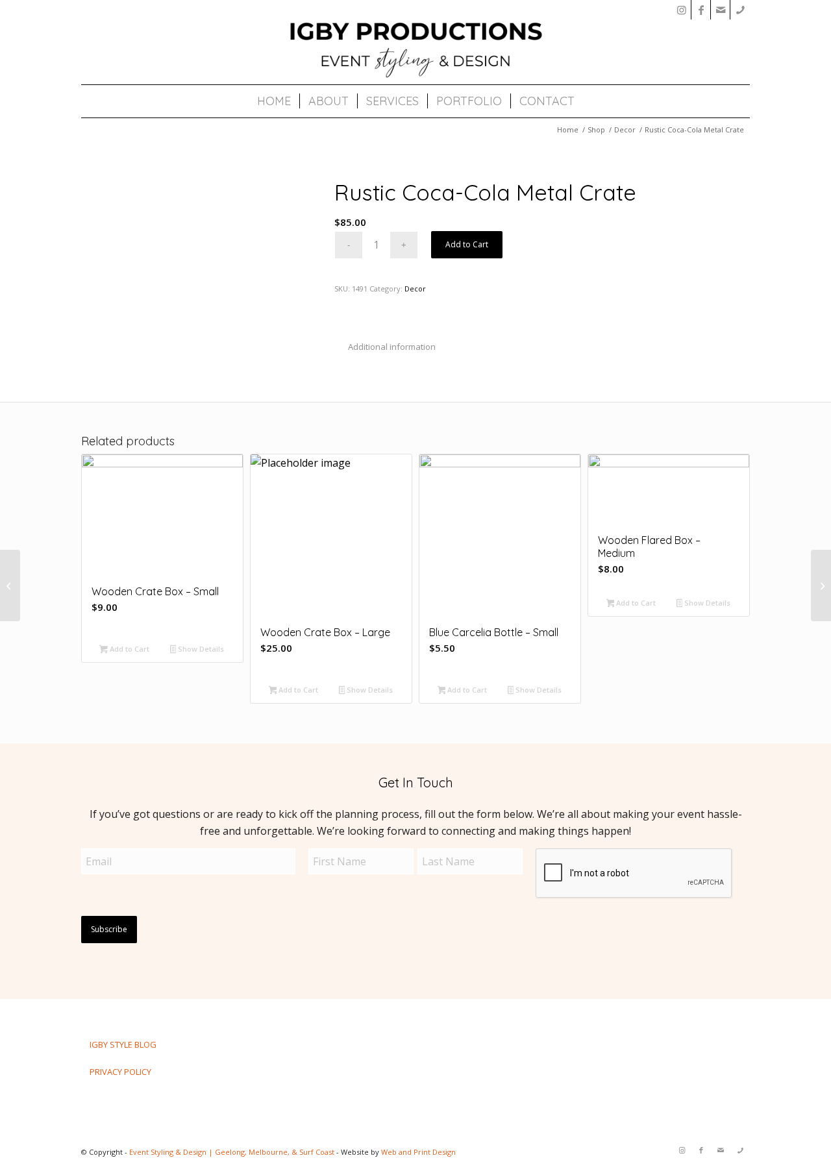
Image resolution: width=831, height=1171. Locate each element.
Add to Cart (466, 244)
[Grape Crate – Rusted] (821, 585)
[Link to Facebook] (700, 9)
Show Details (200, 649)
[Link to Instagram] (681, 9)
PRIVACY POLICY (120, 1072)
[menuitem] (274, 101)
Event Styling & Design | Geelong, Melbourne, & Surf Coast (231, 1152)
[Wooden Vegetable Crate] (10, 585)
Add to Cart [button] (128, 649)
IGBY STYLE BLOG (123, 1044)
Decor (415, 288)
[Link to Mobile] (740, 9)
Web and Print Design (418, 1152)
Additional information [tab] (392, 346)
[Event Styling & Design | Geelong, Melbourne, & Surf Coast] (415, 48)
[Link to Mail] (720, 9)
